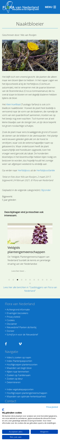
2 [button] (13, 279)
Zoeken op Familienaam (18, 375)
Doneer (10, 330)
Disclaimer (12, 323)
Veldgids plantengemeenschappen (26, 249)
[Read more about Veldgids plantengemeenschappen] (30, 233)
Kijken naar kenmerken (18, 371)
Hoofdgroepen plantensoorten (22, 364)
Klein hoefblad (13, 104)
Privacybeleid (52, 407)
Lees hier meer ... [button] (18, 271)
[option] (30, 248)
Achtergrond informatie (18, 309)
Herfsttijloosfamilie (45, 170)
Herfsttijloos (24, 170)
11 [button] (51, 279)
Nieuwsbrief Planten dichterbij (21, 327)
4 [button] (21, 279)
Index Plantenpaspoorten (19, 360)
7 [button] (34, 279)
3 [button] (17, 279)
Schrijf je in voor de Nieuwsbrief (22, 334)
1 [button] (9, 279)
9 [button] (42, 279)
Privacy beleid (13, 316)
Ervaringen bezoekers (17, 313)
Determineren (14, 382)
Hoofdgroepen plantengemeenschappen (27, 393)
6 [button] (30, 279)
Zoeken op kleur (15, 378)
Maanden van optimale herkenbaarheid (26, 396)
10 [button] (46, 279)
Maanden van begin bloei (19, 368)
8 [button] (38, 279)
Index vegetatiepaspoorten (20, 389)
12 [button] (30, 283)
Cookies (11, 320)
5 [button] (25, 279)
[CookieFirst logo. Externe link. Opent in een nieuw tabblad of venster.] (3, 409)
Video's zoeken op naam (19, 357)
